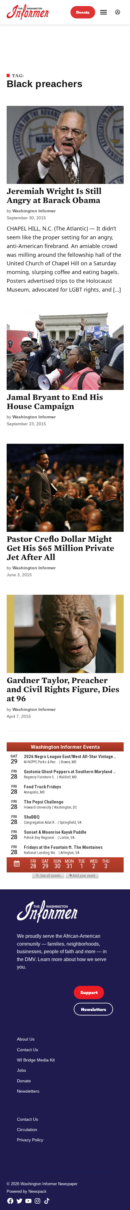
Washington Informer (34, 210)
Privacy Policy (30, 1139)
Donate (82, 12)
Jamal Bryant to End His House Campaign (55, 401)
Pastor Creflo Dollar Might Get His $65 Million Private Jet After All (60, 548)
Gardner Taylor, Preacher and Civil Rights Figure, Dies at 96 (63, 689)
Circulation (27, 1129)
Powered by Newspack (27, 1191)
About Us (25, 1039)
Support (89, 992)
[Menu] (103, 12)
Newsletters (93, 1009)
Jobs (21, 1070)
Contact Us (27, 1049)
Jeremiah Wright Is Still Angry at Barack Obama (54, 195)
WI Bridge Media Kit (36, 1060)
